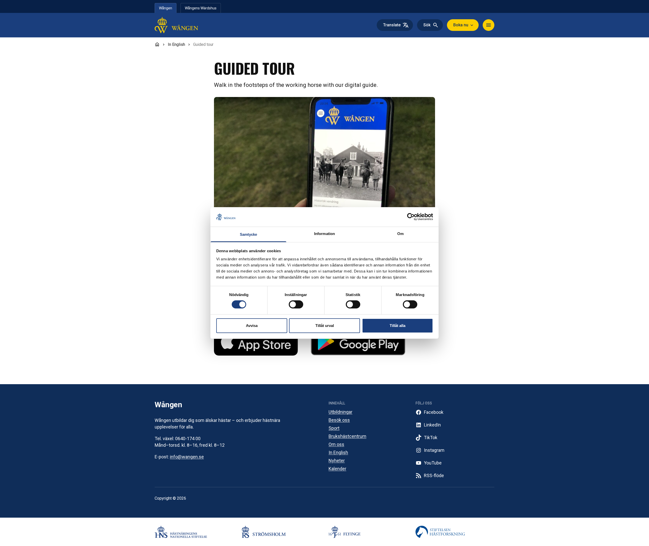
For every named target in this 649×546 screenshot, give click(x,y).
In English (338, 452)
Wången (165, 8)
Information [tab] (324, 233)
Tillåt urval (324, 325)
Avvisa (252, 325)
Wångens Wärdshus (201, 8)
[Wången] (187, 25)
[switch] (296, 304)
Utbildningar (340, 412)
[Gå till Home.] (157, 44)
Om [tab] (400, 233)
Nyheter (337, 460)
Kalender (337, 468)
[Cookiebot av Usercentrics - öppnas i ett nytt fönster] (411, 217)
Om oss (336, 444)
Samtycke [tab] (248, 234)
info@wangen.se (187, 456)
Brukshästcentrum (347, 436)
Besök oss (339, 420)
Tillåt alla (397, 325)
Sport (334, 428)
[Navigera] (488, 25)
